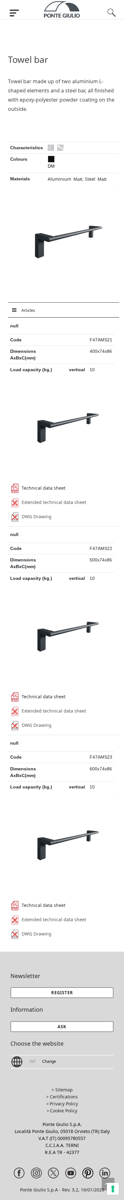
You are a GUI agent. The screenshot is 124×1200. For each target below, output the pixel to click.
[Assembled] (51, 147)
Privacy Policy (64, 1104)
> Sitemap (62, 1090)
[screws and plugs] (60, 147)
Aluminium (59, 179)
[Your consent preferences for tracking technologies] (113, 1189)
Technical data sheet (43, 488)
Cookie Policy (63, 1111)
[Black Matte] (51, 159)
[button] (62, 1026)
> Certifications (62, 1097)
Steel (90, 179)
